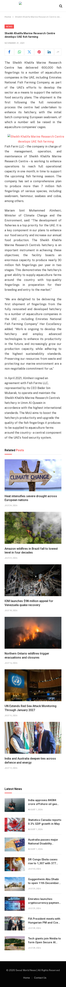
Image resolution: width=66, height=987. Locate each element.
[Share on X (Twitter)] (29, 52)
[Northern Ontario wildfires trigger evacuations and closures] (33, 633)
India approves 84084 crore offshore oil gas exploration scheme (42, 804)
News (9, 26)
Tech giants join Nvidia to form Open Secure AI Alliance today (44, 942)
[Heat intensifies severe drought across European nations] (33, 475)
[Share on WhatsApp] (19, 52)
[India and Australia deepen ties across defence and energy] (33, 738)
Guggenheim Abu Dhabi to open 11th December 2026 (43, 883)
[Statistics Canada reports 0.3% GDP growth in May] (15, 825)
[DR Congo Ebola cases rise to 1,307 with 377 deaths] (15, 864)
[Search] (60, 6)
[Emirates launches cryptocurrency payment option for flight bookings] (15, 904)
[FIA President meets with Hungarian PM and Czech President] (15, 923)
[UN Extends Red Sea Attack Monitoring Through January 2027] (33, 685)
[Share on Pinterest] (39, 52)
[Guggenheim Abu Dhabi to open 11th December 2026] (15, 884)
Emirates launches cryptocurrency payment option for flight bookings (44, 903)
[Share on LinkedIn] (49, 52)
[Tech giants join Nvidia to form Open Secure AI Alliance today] (15, 943)
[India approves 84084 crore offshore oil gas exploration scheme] (15, 805)
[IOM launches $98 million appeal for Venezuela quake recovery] (33, 580)
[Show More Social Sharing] (57, 52)
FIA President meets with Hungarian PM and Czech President (44, 922)
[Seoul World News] (33, 6)
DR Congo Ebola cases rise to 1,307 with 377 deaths (42, 863)
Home (8, 17)
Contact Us (40, 977)
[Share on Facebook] (9, 52)
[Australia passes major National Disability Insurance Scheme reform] (15, 844)
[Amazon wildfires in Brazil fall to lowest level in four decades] (33, 528)
